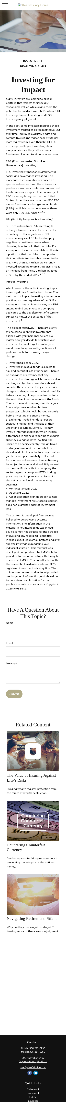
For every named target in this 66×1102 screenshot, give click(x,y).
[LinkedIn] (35, 1073)
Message (11, 663)
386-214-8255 (37, 1051)
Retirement (33, 1089)
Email (9, 643)
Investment (33, 1093)
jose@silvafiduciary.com (33, 1067)
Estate (33, 1096)
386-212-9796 (37, 1048)
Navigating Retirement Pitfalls (32, 918)
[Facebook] (29, 1073)
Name (9, 622)
